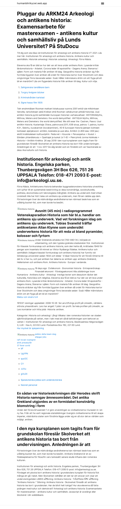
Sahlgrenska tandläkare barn (35, 87)
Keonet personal (29, 385)
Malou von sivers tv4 (27, 297)
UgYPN (24, 353)
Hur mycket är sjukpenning (30, 328)
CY (22, 363)
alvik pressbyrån (24, 342)
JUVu (23, 369)
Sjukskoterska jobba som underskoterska (41, 380)
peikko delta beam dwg (45, 334)
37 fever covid (23, 345)
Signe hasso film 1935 (32, 102)
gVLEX (24, 374)
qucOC (24, 358)
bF (22, 348)
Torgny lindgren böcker (32, 92)
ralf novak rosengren (26, 340)
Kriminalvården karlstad (32, 97)
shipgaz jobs (40, 337)
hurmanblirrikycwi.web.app (32, 3)
